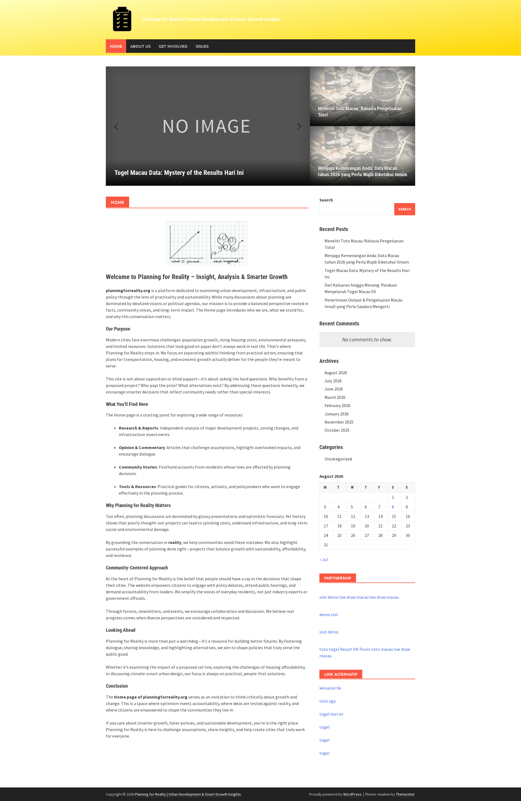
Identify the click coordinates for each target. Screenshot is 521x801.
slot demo (328, 597)
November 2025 (339, 422)
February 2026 (337, 405)
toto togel (329, 649)
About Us (140, 46)
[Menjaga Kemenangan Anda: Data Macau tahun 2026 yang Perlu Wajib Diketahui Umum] (362, 156)
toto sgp (327, 701)
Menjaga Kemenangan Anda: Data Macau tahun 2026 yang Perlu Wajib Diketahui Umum (362, 171)
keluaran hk (330, 688)
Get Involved (173, 46)
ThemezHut (405, 794)
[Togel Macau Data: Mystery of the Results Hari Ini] (208, 126)
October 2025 (337, 430)
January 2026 (337, 413)
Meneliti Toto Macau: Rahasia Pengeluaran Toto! (360, 112)
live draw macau (353, 597)
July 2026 (333, 380)
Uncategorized (338, 459)
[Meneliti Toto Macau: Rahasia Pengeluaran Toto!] (362, 96)
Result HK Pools (355, 649)
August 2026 (336, 372)
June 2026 (334, 389)
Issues (202, 46)
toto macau (382, 649)
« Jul (323, 559)
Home (116, 46)
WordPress (352, 794)
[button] (296, 126)
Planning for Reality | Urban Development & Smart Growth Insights (211, 19)
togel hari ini (331, 714)
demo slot (328, 614)
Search (326, 200)
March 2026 (335, 397)
